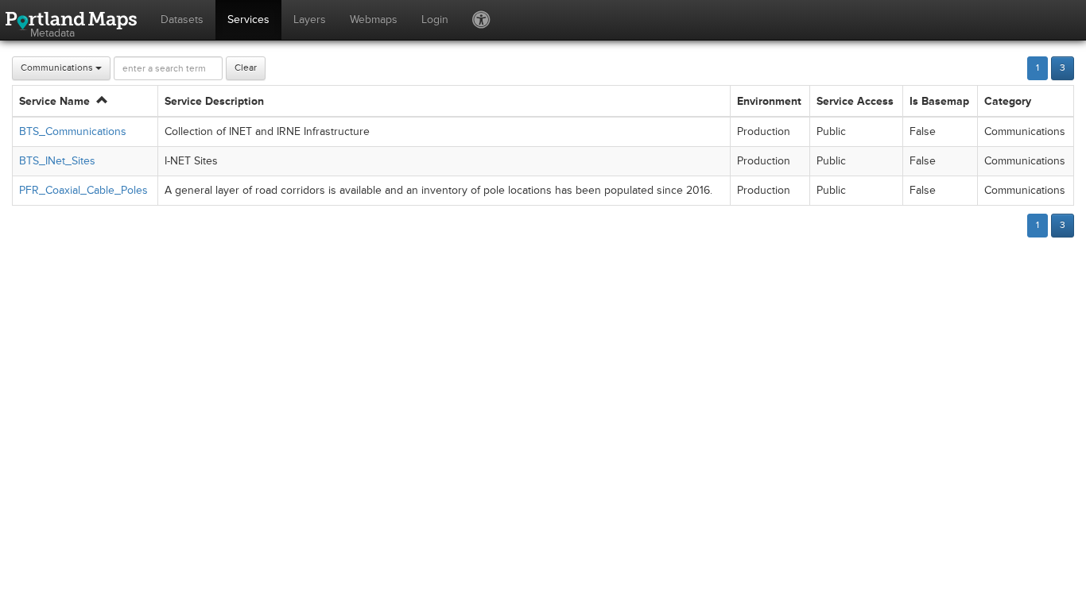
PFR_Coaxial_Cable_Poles (83, 190)
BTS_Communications (72, 131)
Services (248, 19)
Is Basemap (939, 101)
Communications (58, 68)
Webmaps (374, 19)
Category (1007, 101)
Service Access (855, 101)
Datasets (182, 19)
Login (434, 19)
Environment (769, 101)
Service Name (57, 101)
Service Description (214, 101)
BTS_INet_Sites (57, 161)
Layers (309, 19)
